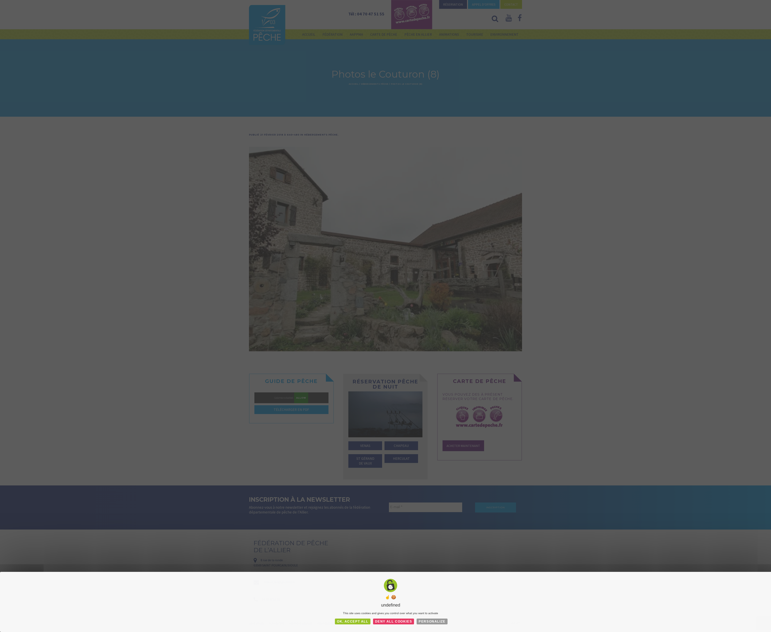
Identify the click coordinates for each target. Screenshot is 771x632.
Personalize (432, 621)
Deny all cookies (393, 621)
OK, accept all (352, 621)
